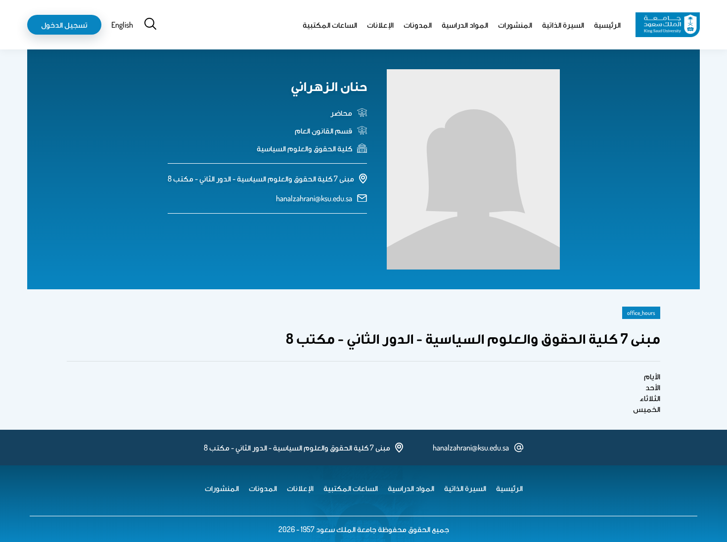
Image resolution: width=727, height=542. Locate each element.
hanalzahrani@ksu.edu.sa (314, 198)
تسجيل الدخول (64, 25)
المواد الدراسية (465, 25)
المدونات (418, 25)
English (122, 25)
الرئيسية (607, 25)
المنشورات (515, 25)
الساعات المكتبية (330, 25)
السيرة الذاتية (563, 25)
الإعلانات (380, 25)
